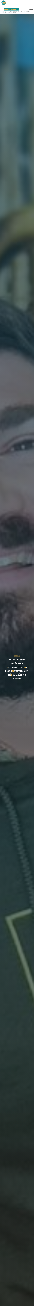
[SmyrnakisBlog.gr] (3, 2)
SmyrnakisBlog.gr (11, 9)
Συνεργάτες (17, 655)
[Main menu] (31, 10)
